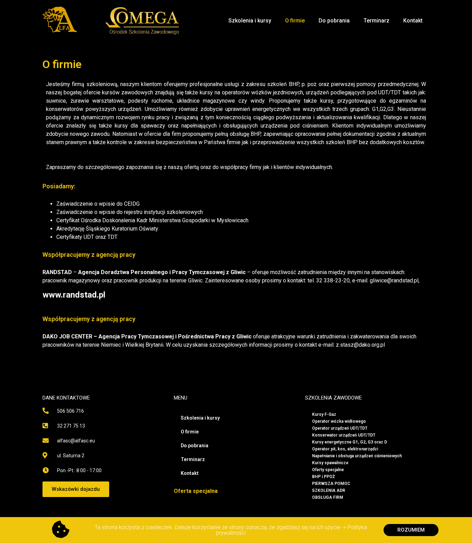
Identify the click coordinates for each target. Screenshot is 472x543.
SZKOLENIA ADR (328, 490)
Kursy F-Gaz (324, 414)
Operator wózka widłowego (339, 421)
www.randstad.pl (74, 295)
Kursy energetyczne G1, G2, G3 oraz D (349, 442)
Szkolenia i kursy (249, 20)
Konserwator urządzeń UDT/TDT (343, 435)
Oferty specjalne (328, 469)
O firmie (295, 20)
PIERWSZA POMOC (331, 483)
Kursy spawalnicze (330, 462)
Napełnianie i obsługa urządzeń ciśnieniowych (357, 455)
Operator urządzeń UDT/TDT (339, 428)
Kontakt (413, 20)
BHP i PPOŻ (323, 476)
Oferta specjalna (196, 491)
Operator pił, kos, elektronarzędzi (345, 449)
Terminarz (376, 20)
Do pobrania (334, 20)
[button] (76, 489)
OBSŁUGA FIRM (327, 497)
